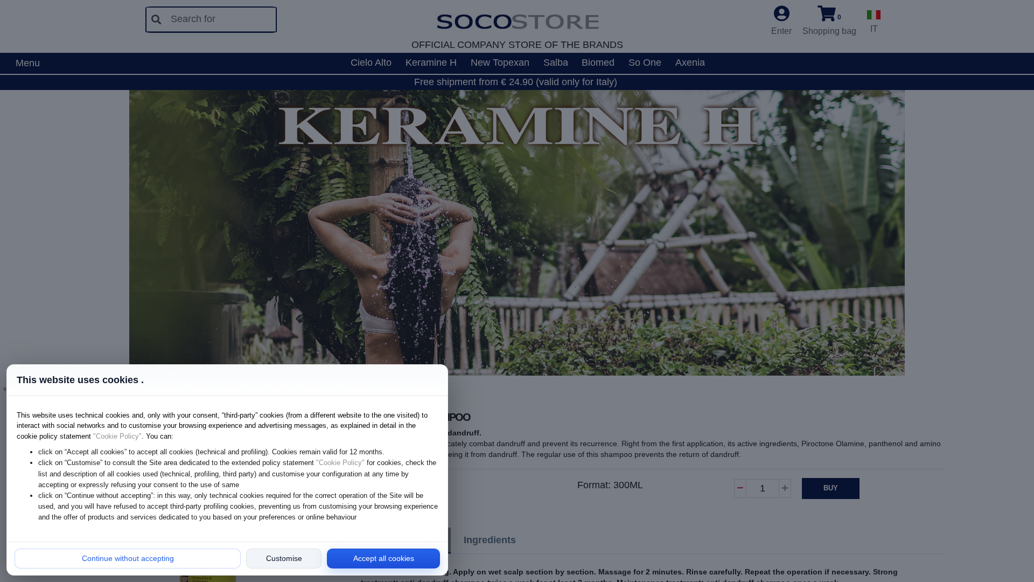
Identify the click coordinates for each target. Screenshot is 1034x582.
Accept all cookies (383, 558)
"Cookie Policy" (117, 436)
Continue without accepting (128, 558)
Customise (284, 558)
